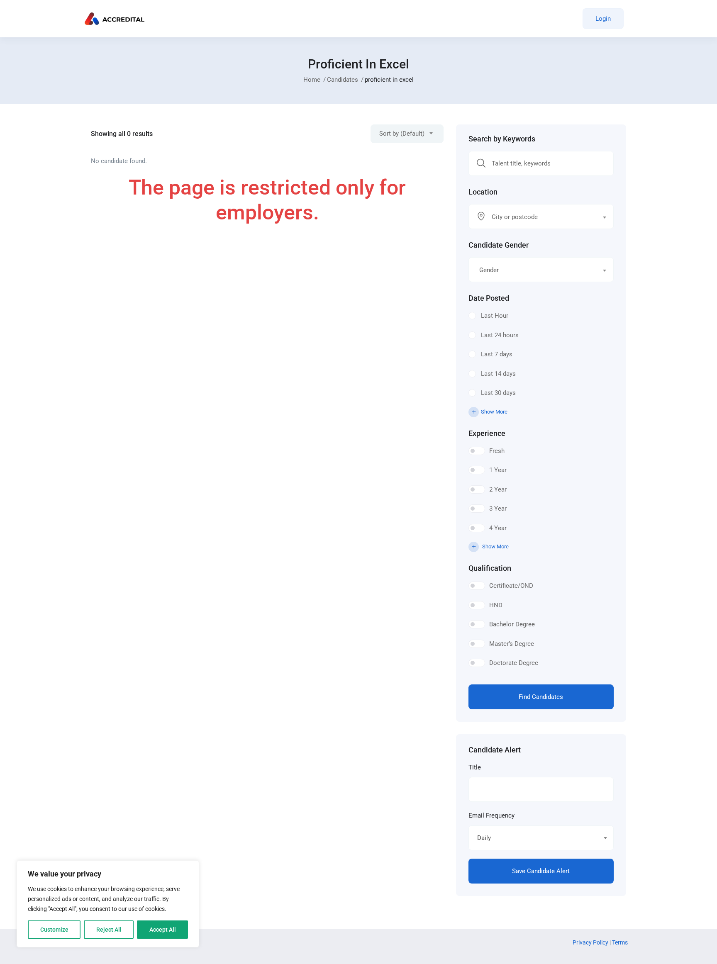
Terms (620, 942)
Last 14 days (498, 373)
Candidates (342, 79)
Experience (486, 433)
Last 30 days (498, 393)
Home (311, 79)
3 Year (498, 508)
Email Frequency (491, 815)
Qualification (489, 568)
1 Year (498, 470)
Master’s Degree (511, 644)
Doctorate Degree (513, 663)
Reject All (109, 929)
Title (474, 767)
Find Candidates (541, 697)
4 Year (498, 528)
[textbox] (536, 216)
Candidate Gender (498, 245)
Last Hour (494, 315)
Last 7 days (496, 354)
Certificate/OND (511, 585)
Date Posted (488, 298)
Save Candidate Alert (541, 871)
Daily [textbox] (484, 838)
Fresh (497, 451)
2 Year (498, 489)
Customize (54, 929)
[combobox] (407, 133)
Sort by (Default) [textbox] (401, 133)
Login (603, 18)
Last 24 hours (500, 335)
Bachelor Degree (512, 624)
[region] (108, 903)
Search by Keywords (501, 139)
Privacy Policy (591, 942)
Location (483, 192)
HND (495, 605)
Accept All (162, 929)
